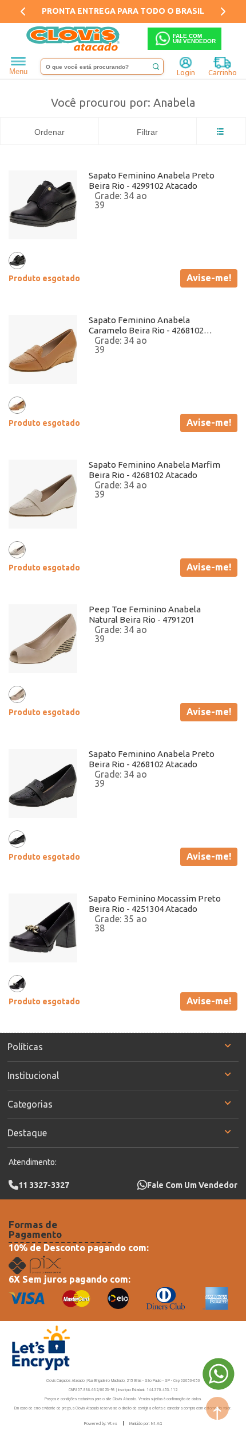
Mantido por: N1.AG (145, 1423)
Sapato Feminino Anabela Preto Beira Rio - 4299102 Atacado (152, 180)
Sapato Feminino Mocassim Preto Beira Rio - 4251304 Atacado (155, 904)
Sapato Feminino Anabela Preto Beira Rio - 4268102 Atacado (152, 759)
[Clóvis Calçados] (74, 39)
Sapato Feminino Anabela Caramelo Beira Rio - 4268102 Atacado (146, 325)
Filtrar (147, 132)
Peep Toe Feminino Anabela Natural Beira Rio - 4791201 (145, 614)
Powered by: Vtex (100, 1423)
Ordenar (49, 132)
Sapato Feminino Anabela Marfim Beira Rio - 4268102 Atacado (154, 470)
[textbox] (102, 66)
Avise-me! (209, 278)
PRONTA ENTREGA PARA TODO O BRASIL (123, 10)
